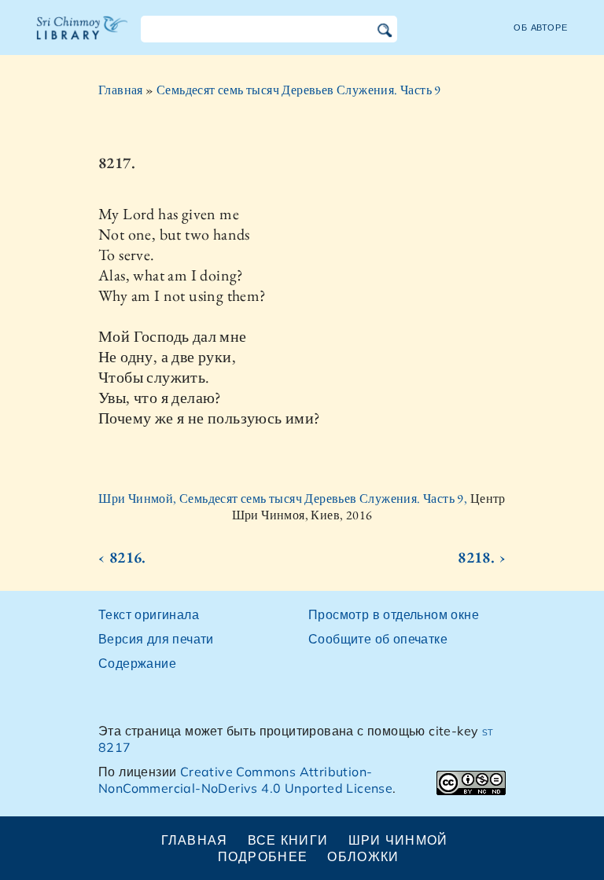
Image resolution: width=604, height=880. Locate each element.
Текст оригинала (148, 614)
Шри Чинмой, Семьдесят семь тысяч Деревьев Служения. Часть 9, (284, 498)
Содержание (137, 663)
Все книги (288, 840)
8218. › (482, 557)
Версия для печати (156, 639)
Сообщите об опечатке (377, 639)
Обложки (363, 856)
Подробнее (263, 856)
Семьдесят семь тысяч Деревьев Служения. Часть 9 (299, 90)
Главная (120, 90)
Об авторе (541, 27)
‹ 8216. (122, 557)
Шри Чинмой (398, 840)
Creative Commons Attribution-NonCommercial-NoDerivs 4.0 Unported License (245, 780)
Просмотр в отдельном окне (393, 614)
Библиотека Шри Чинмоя (82, 37)
